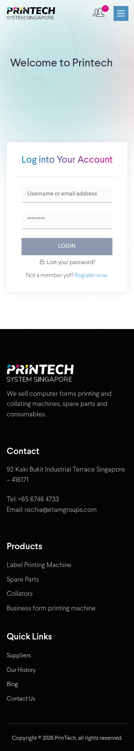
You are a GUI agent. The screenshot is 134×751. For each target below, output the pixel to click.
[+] (98, 13)
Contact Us (21, 699)
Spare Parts (23, 580)
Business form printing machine (51, 609)
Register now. (91, 275)
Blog (12, 684)
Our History (21, 670)
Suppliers (19, 655)
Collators (20, 594)
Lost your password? (71, 262)
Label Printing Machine (39, 565)
